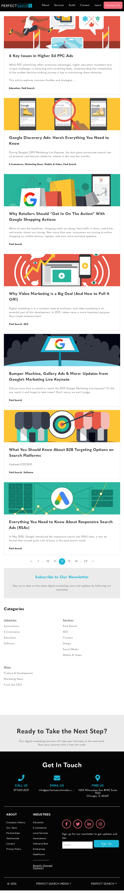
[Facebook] (66, 824)
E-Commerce (16, 164)
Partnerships (13, 833)
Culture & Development (18, 673)
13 (69, 561)
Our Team (11, 828)
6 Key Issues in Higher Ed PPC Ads (41, 56)
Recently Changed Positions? (42, 867)
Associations (11, 626)
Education (14, 88)
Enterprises (39, 849)
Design (67, 643)
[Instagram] (100, 824)
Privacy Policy (13, 849)
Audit (72, 5)
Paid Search (28, 88)
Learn (98, 5)
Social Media (70, 649)
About (45, 5)
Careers (85, 5)
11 (55, 561)
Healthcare (39, 854)
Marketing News (34, 164)
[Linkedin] (89, 824)
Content (68, 638)
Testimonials (12, 838)
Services (59, 5)
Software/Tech (40, 844)
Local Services (40, 833)
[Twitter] (77, 824)
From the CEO (13, 685)
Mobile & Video (53, 164)
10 (47, 561)
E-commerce (39, 828)
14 (76, 561)
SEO (26, 324)
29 (85, 561)
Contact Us (113, 5)
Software (28, 472)
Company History (15, 822)
